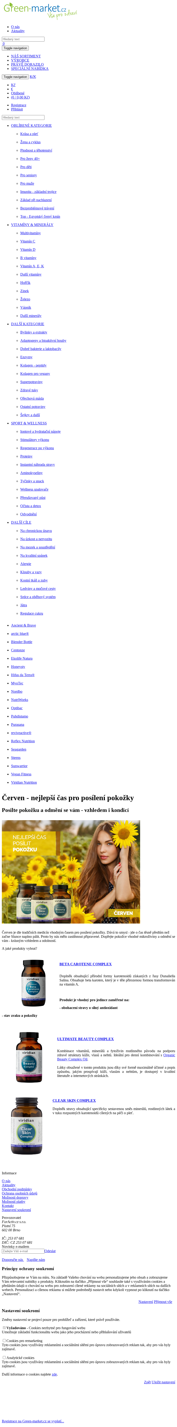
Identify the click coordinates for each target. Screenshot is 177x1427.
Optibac (17, 708)
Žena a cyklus (30, 142)
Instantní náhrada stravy (37, 464)
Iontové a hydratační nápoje (40, 431)
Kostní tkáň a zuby (34, 580)
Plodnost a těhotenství (36, 150)
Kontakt (8, 1206)
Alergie (25, 564)
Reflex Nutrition (23, 741)
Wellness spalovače (34, 489)
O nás (15, 27)
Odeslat (50, 1251)
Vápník (25, 307)
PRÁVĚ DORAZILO (27, 64)
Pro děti (26, 167)
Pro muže (27, 183)
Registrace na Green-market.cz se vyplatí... (33, 1421)
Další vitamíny (30, 274)
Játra (23, 605)
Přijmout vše (163, 1302)
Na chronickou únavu (36, 531)
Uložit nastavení (163, 1382)
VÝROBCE (20, 60)
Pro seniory (28, 175)
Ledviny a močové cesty (38, 589)
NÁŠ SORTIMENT (26, 56)
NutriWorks (19, 700)
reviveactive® (21, 733)
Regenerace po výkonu (37, 448)
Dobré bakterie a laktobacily (40, 349)
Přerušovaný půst (32, 498)
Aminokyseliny (31, 473)
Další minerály (30, 316)
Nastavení (146, 1302)
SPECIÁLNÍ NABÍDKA (30, 69)
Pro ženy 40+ (30, 159)
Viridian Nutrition (24, 782)
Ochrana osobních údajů (19, 1193)
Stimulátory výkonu (34, 440)
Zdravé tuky (29, 390)
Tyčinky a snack (32, 481)
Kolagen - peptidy (33, 365)
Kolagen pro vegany (35, 374)
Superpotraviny (31, 382)
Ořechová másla (32, 398)
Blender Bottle (21, 642)
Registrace (18, 105)
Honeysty (18, 667)
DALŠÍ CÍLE (21, 522)
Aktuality (18, 31)
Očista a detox (30, 506)
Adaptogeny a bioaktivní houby (43, 340)
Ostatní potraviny (32, 407)
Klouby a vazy (31, 572)
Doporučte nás (13, 1260)
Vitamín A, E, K (32, 266)
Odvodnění (28, 514)
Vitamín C (27, 241)
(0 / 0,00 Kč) (20, 97)
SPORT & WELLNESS (29, 423)
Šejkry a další (30, 415)
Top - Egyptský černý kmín (40, 216)
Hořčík (25, 283)
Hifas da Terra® (23, 675)
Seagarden (18, 749)
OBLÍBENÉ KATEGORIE (31, 125)
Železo (25, 299)
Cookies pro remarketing (24, 1341)
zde (54, 1374)
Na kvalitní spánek (33, 555)
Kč (32, 77)
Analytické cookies (20, 1358)
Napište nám (36, 1260)
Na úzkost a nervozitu (36, 539)
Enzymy (26, 357)
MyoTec (17, 683)
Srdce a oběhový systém (38, 597)
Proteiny (26, 456)
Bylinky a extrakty (33, 332)
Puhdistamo (19, 716)
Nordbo (16, 691)
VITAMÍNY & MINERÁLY (32, 225)
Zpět (147, 1382)
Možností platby (13, 1202)
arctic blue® (20, 634)
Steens (16, 758)
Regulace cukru (31, 613)
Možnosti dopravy (15, 1197)
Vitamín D (27, 249)
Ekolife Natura (21, 658)
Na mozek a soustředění (37, 547)
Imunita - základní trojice (38, 192)
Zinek (24, 291)
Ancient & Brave (23, 625)
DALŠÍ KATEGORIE (27, 324)
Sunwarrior (19, 766)
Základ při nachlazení (36, 200)
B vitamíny (28, 258)
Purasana (17, 724)
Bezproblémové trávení (37, 208)
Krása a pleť (29, 134)
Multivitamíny (30, 233)
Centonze (18, 650)
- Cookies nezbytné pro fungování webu (45, 1328)
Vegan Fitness (21, 774)
